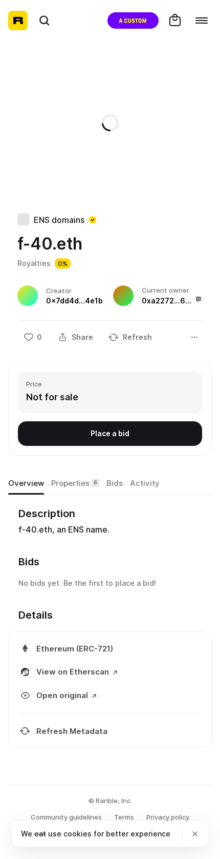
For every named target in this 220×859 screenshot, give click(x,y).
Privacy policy (167, 817)
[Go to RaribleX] (133, 20)
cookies (77, 833)
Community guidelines (66, 817)
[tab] (26, 483)
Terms (124, 817)
